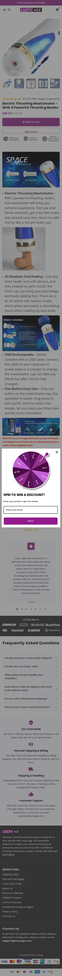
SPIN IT (31, 521)
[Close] (56, 452)
